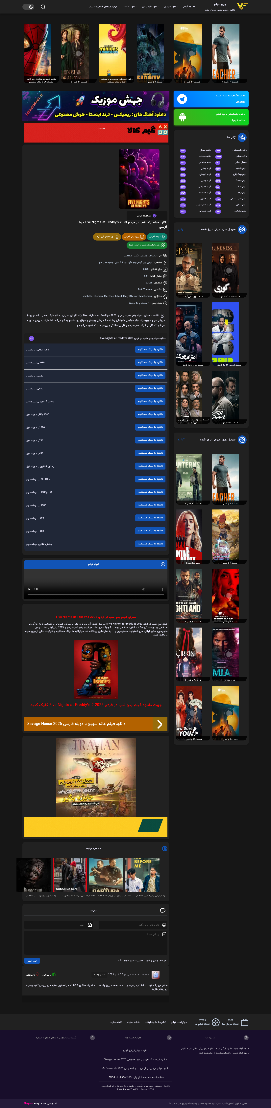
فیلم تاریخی (196, 174)
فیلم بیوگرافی (231, 174)
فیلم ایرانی (196, 168)
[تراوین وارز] (95, 777)
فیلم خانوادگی (196, 187)
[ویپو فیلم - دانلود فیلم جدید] (243, 6)
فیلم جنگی (231, 187)
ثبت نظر (32, 960)
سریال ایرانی (231, 162)
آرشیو (181, 229)
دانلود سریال (171, 7)
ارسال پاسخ (99, 974)
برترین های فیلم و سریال (103, 7)
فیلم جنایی (196, 180)
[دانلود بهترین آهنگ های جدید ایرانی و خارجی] (95, 106)
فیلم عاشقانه (196, 193)
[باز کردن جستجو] (43, 7)
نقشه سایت (133, 1022)
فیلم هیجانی (196, 211)
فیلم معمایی (231, 211)
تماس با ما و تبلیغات (155, 1022)
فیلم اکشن (231, 168)
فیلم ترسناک (231, 180)
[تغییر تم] (28, 7)
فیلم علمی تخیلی (231, 199)
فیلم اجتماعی (196, 162)
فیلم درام (231, 193)
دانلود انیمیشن (150, 7)
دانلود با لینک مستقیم (150, 349)
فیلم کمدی (231, 205)
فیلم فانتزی (196, 199)
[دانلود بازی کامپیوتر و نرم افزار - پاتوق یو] (95, 827)
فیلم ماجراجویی (196, 205)
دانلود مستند (129, 7)
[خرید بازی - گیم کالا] (95, 133)
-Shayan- (27, 1103)
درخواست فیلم (179, 1022)
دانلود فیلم (189, 7)
